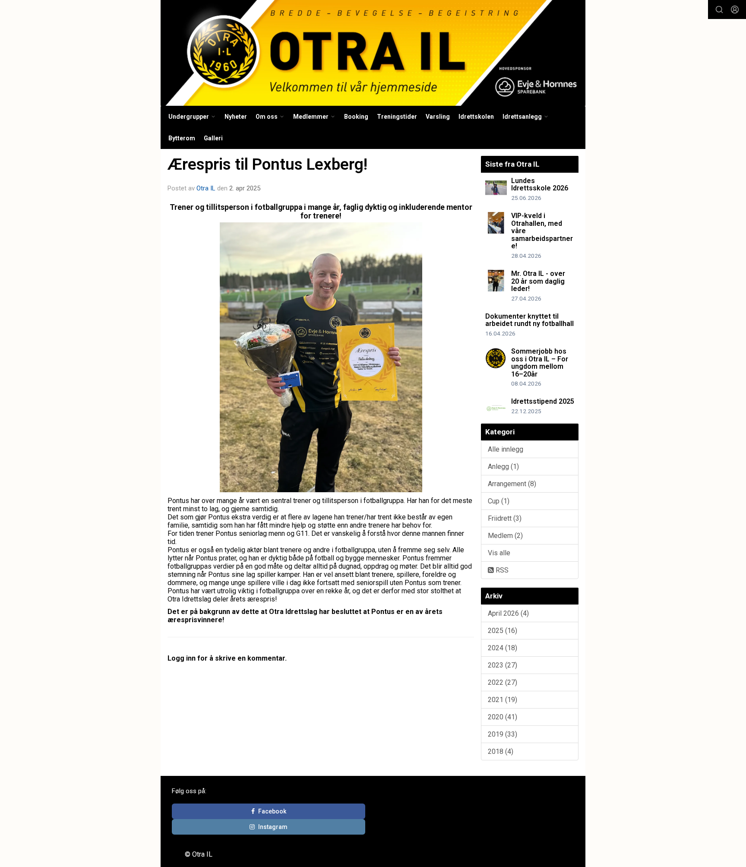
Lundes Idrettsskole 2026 (539, 185)
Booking (356, 116)
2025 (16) (502, 631)
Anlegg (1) (503, 466)
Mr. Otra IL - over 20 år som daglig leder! (538, 281)
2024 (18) (502, 648)
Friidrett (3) (505, 518)
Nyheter (235, 116)
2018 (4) (500, 751)
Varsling (438, 116)
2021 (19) (502, 700)
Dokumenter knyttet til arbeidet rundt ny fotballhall (529, 320)
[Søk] (719, 9)
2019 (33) (502, 734)
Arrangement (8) (512, 484)
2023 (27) (502, 665)
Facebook (272, 811)
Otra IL (205, 188)
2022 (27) (502, 682)
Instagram (273, 826)
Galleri (213, 138)
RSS (501, 570)
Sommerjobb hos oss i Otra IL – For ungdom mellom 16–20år (539, 362)
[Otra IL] (373, 53)
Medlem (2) (505, 536)
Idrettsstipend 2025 (542, 401)
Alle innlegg (505, 449)
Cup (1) (498, 501)
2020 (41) (502, 717)
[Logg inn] (735, 9)
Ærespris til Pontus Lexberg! (267, 164)
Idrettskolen (476, 116)
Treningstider (397, 116)
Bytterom (181, 138)
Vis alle (499, 553)
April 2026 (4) (508, 613)
